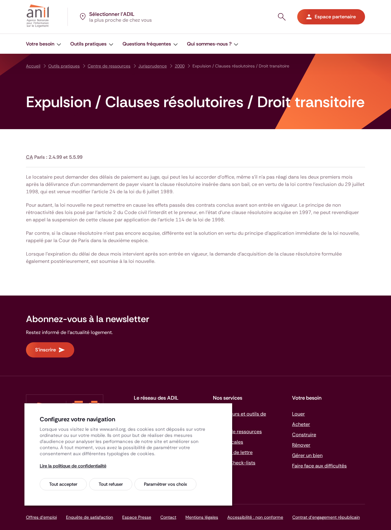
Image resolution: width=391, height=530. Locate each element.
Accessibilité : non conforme (255, 517)
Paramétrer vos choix (165, 484)
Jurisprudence (152, 66)
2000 (180, 66)
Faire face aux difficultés (319, 466)
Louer (298, 414)
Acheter (301, 424)
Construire (304, 434)
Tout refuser (111, 484)
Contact (168, 517)
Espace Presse (136, 517)
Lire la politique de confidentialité (73, 466)
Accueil (33, 66)
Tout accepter (63, 484)
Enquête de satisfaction (89, 517)
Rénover (301, 445)
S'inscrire (45, 350)
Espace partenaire (335, 16)
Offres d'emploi (41, 517)
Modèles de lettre (233, 452)
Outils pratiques (64, 66)
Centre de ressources (109, 66)
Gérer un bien (307, 455)
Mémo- (234, 462)
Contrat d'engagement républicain (326, 517)
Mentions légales (201, 517)
